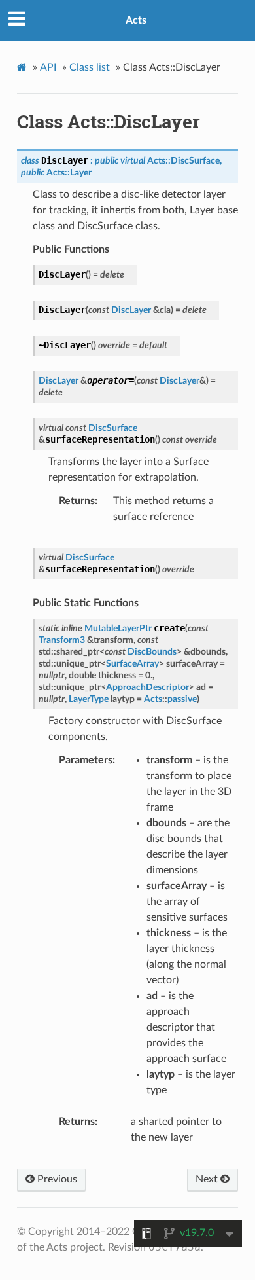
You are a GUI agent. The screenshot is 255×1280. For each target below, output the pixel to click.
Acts (136, 20)
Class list (89, 67)
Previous (56, 1179)
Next (208, 1179)
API (48, 67)
